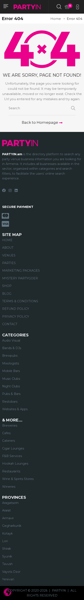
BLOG (6, 294)
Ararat (6, 510)
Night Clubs (11, 386)
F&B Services (12, 456)
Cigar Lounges (13, 448)
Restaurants (11, 471)
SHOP (7, 286)
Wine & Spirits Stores (18, 479)
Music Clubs (11, 379)
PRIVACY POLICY (15, 316)
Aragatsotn (10, 503)
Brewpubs (9, 356)
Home (55, 19)
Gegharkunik (11, 526)
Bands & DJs (11, 348)
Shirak (6, 549)
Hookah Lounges (15, 463)
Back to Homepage (40, 122)
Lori (5, 541)
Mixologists (10, 363)
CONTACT (9, 324)
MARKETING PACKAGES (21, 270)
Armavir (8, 518)
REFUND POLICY (15, 309)
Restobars (9, 402)
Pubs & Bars (11, 394)
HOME (7, 240)
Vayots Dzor (11, 572)
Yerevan (8, 579)
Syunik (7, 556)
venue (15, 159)
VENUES (9, 255)
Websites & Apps (15, 409)
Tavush (7, 564)
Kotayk (7, 533)
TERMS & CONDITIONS (20, 301)
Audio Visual (11, 340)
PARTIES (9, 263)
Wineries (8, 487)
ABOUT (7, 248)
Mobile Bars (11, 371)
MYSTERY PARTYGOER (20, 278)
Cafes (6, 433)
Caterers (8, 441)
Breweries (9, 425)
